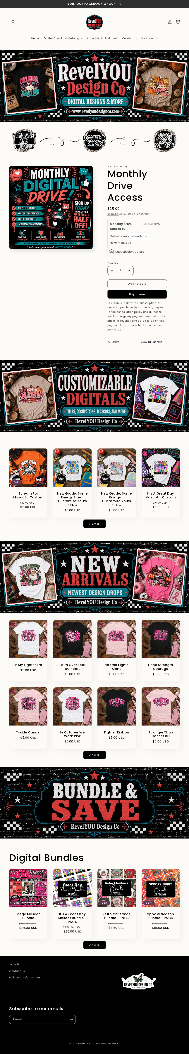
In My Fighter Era (28, 665)
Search (14, 964)
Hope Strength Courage (160, 667)
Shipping (113, 213)
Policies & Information (24, 977)
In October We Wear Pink (72, 734)
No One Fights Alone (116, 667)
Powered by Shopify (109, 1043)
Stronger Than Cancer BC (160, 734)
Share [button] (116, 342)
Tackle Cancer (28, 732)
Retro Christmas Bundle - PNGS (116, 916)
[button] (13, 22)
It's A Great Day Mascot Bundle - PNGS (72, 918)
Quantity (112, 263)
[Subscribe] (71, 1019)
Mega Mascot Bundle (28, 916)
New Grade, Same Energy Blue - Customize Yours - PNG (72, 499)
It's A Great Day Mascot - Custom (161, 495)
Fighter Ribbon (116, 732)
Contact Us (17, 971)
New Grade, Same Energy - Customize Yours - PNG (116, 499)
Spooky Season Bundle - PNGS (160, 916)
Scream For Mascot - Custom (28, 495)
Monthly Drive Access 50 (121, 226)
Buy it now (137, 294)
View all (94, 524)
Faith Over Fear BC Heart (72, 667)
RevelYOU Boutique (88, 1043)
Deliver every (120, 236)
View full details (151, 342)
